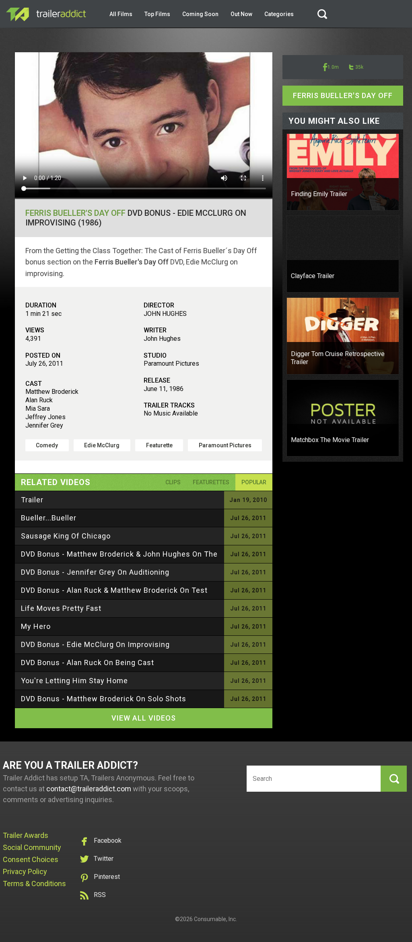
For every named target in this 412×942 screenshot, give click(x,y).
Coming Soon (200, 14)
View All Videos (143, 718)
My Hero (36, 626)
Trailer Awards (25, 835)
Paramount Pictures (225, 445)
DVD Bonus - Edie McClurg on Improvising (95, 644)
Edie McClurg (101, 445)
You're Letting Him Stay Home (74, 680)
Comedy (47, 445)
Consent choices (30, 859)
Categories (279, 14)
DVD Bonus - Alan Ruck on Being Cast (87, 662)
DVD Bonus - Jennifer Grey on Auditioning (95, 572)
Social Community (32, 847)
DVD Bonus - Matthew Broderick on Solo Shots (103, 698)
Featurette (159, 445)
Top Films (157, 14)
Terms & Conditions (34, 883)
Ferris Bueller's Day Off (75, 213)
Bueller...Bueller (48, 518)
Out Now (241, 14)
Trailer (32, 500)
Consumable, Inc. (215, 919)
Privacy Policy (25, 871)
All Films (120, 14)
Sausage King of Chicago (66, 536)
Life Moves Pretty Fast (61, 608)
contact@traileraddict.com (88, 788)
